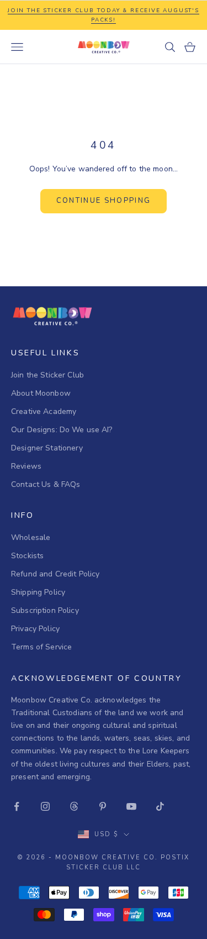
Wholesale (30, 537)
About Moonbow (41, 393)
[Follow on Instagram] (45, 806)
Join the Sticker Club (47, 375)
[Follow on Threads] (73, 806)
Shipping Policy (38, 592)
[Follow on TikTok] (160, 806)
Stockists (27, 555)
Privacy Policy (35, 628)
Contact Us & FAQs (45, 484)
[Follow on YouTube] (131, 806)
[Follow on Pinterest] (102, 806)
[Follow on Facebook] (16, 806)
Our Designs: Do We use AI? (62, 429)
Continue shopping (103, 201)
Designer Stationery (47, 448)
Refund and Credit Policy (55, 574)
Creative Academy (43, 411)
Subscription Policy (45, 610)
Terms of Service (41, 647)
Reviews (26, 466)
